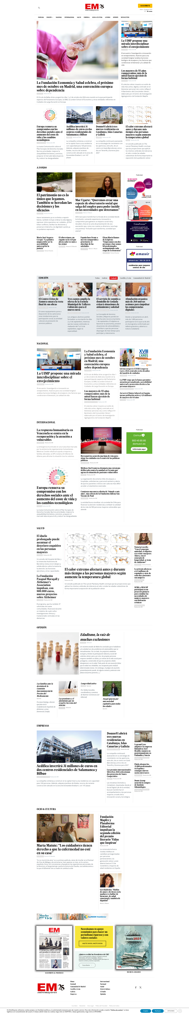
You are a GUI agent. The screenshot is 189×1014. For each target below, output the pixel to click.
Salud (127, 140)
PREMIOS (109, 778)
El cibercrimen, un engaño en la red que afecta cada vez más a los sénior (67, 240)
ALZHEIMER (40, 600)
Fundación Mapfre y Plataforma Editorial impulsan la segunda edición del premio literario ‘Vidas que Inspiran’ (110, 830)
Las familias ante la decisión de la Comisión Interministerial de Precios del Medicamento (45, 689)
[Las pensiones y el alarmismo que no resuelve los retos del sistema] (68, 688)
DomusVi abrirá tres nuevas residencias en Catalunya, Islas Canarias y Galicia (109, 130)
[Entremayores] (94, 7)
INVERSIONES (138, 775)
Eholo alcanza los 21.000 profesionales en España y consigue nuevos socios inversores (143, 768)
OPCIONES (170, 1011)
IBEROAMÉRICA (85, 462)
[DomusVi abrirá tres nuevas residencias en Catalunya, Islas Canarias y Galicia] (109, 115)
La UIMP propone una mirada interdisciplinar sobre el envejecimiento (135, 43)
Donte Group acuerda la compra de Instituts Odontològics (142, 783)
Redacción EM (47, 93)
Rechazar (158, 1011)
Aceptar (145, 1011)
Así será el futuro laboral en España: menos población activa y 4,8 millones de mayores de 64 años (136, 395)
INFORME (83, 475)
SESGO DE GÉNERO (139, 605)
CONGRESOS (88, 370)
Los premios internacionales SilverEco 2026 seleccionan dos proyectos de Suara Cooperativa (119, 773)
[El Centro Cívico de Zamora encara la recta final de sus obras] (51, 289)
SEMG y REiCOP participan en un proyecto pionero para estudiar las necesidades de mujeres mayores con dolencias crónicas (141, 595)
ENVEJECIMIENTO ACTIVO (91, 402)
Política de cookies (117, 1010)
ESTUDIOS (122, 400)
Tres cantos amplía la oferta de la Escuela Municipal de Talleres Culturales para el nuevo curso (79, 304)
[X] (140, 987)
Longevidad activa (88, 683)
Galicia (104, 278)
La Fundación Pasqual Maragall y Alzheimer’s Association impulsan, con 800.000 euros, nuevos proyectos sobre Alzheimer (48, 586)
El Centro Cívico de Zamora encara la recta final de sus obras (51, 301)
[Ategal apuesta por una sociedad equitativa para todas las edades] (112, 688)
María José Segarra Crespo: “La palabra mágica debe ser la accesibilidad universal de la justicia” (45, 243)
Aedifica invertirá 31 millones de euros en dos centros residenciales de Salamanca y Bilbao (79, 130)
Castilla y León (125, 278)
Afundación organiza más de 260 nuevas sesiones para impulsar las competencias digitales (137, 304)
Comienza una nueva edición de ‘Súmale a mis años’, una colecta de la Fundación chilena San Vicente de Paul (100, 493)
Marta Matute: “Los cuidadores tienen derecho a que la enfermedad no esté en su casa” (64, 849)
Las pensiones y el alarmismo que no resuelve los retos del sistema (67, 701)
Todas (97, 278)
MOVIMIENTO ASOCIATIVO (126, 389)
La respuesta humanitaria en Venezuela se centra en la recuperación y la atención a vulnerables (55, 435)
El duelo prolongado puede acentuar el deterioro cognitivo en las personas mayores (49, 544)
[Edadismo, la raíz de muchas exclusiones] (58, 653)
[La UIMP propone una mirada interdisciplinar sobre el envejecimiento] (136, 29)
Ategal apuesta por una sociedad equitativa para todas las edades (111, 702)
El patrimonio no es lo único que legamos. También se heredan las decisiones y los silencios (54, 202)
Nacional (39, 93)
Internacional (41, 143)
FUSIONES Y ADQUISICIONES (142, 757)
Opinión (39, 698)
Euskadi (114, 278)
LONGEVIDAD (41, 384)
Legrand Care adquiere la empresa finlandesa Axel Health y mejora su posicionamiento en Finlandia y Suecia (143, 749)
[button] (39, 8)
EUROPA (39, 506)
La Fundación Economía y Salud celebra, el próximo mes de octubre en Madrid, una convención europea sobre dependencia (75, 86)
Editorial (89, 642)
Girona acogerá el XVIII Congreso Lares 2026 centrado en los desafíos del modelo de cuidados (135, 371)
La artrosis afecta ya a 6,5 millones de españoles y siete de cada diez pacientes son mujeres (142, 573)
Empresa (69, 137)
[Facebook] (136, 987)
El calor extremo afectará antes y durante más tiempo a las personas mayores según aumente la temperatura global (139, 132)
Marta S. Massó (87, 213)
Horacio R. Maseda (71, 246)
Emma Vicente (48, 213)
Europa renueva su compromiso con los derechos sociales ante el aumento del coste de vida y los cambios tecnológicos (49, 133)
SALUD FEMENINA (139, 580)
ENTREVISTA (79, 212)
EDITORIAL (83, 642)
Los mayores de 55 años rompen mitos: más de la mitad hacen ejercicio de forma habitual (134, 74)
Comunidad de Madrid (141, 278)
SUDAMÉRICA (84, 498)
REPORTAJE (40, 213)
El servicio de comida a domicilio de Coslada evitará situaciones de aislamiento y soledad (108, 303)
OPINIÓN (83, 686)
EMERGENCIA (40, 442)
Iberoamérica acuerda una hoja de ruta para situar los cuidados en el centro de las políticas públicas (100, 458)
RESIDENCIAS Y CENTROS (43, 777)
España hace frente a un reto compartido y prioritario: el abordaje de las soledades (89, 241)
